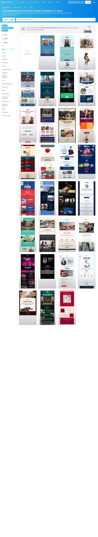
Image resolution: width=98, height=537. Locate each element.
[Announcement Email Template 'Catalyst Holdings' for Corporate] (47, 89)
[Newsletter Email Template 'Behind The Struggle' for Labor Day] (28, 89)
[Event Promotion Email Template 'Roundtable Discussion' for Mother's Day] (28, 125)
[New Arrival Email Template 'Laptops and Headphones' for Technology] (67, 198)
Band (25, 7)
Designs (6, 19)
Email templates (6, 7)
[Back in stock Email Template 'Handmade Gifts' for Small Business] (67, 125)
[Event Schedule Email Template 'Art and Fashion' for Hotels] (47, 307)
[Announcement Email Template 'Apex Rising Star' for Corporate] (87, 198)
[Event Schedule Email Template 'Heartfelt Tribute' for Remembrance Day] (47, 162)
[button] (14, 34)
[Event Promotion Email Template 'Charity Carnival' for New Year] (28, 234)
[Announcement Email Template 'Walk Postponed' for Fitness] (47, 52)
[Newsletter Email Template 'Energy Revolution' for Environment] (47, 198)
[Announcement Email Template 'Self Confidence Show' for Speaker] (47, 271)
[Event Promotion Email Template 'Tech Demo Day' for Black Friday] (67, 89)
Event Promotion (17, 7)
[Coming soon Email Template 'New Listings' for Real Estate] (47, 234)
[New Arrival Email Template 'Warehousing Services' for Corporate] (47, 125)
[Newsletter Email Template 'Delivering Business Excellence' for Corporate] (67, 162)
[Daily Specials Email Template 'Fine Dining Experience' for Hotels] (67, 234)
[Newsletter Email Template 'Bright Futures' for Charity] (87, 89)
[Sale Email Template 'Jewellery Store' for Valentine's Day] (67, 307)
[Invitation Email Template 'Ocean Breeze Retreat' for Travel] (87, 234)
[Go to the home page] (6, 2)
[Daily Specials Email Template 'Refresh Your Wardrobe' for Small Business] (87, 52)
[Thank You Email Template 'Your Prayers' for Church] (28, 307)
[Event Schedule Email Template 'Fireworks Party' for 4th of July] (28, 198)
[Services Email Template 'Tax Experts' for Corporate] (67, 271)
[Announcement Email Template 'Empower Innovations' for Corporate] (67, 52)
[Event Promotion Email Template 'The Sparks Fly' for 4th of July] (87, 162)
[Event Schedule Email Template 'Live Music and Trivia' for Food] (28, 162)
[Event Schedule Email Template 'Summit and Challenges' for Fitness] (87, 125)
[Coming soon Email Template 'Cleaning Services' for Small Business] (87, 271)
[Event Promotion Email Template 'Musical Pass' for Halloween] (28, 271)
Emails (12, 19)
